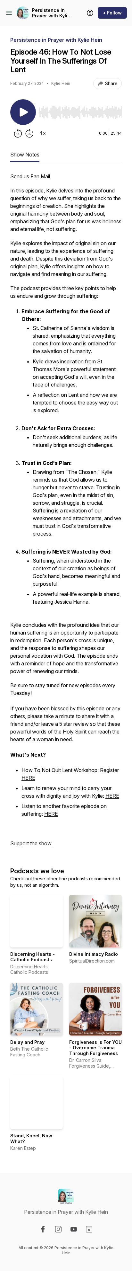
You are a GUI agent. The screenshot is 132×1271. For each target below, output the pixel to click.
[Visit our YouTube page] (73, 1229)
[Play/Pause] (23, 112)
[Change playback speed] (43, 133)
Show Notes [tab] (24, 154)
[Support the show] (90, 13)
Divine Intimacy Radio (93, 954)
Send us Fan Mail (30, 176)
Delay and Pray (27, 1042)
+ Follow (112, 12)
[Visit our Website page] (89, 1229)
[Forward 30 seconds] (29, 133)
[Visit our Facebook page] (43, 1229)
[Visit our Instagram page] (58, 1229)
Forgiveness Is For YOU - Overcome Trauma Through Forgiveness (95, 1047)
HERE (28, 778)
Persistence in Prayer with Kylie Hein (51, 13)
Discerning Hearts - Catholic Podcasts (32, 957)
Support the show (31, 843)
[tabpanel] (66, 513)
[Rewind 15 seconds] (17, 133)
